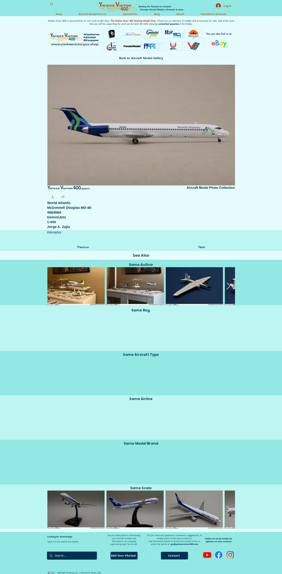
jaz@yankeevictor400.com (184, 544)
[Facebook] (218, 555)
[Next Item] (228, 286)
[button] (52, 197)
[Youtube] (207, 555)
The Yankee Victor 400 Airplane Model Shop (133, 20)
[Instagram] (230, 555)
